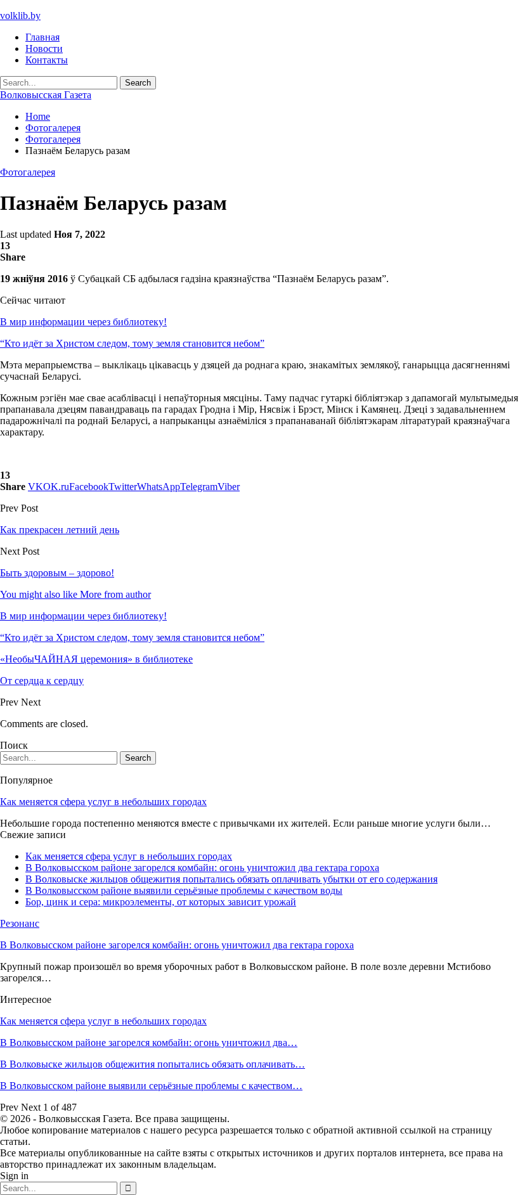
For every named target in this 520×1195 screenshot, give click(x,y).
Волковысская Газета (45, 94)
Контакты (46, 60)
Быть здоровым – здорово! (57, 572)
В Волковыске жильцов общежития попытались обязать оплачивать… (152, 1064)
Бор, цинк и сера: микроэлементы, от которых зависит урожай (160, 901)
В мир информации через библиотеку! (83, 321)
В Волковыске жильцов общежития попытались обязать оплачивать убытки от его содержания (231, 879)
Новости (44, 48)
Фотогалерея (27, 172)
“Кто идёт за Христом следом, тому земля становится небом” (132, 343)
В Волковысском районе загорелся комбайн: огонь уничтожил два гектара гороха (202, 867)
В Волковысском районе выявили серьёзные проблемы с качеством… (151, 1085)
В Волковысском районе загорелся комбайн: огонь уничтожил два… (148, 1042)
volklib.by (20, 15)
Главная (42, 37)
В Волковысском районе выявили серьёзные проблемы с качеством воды (183, 890)
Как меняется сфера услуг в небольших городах (103, 801)
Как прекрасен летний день (59, 529)
